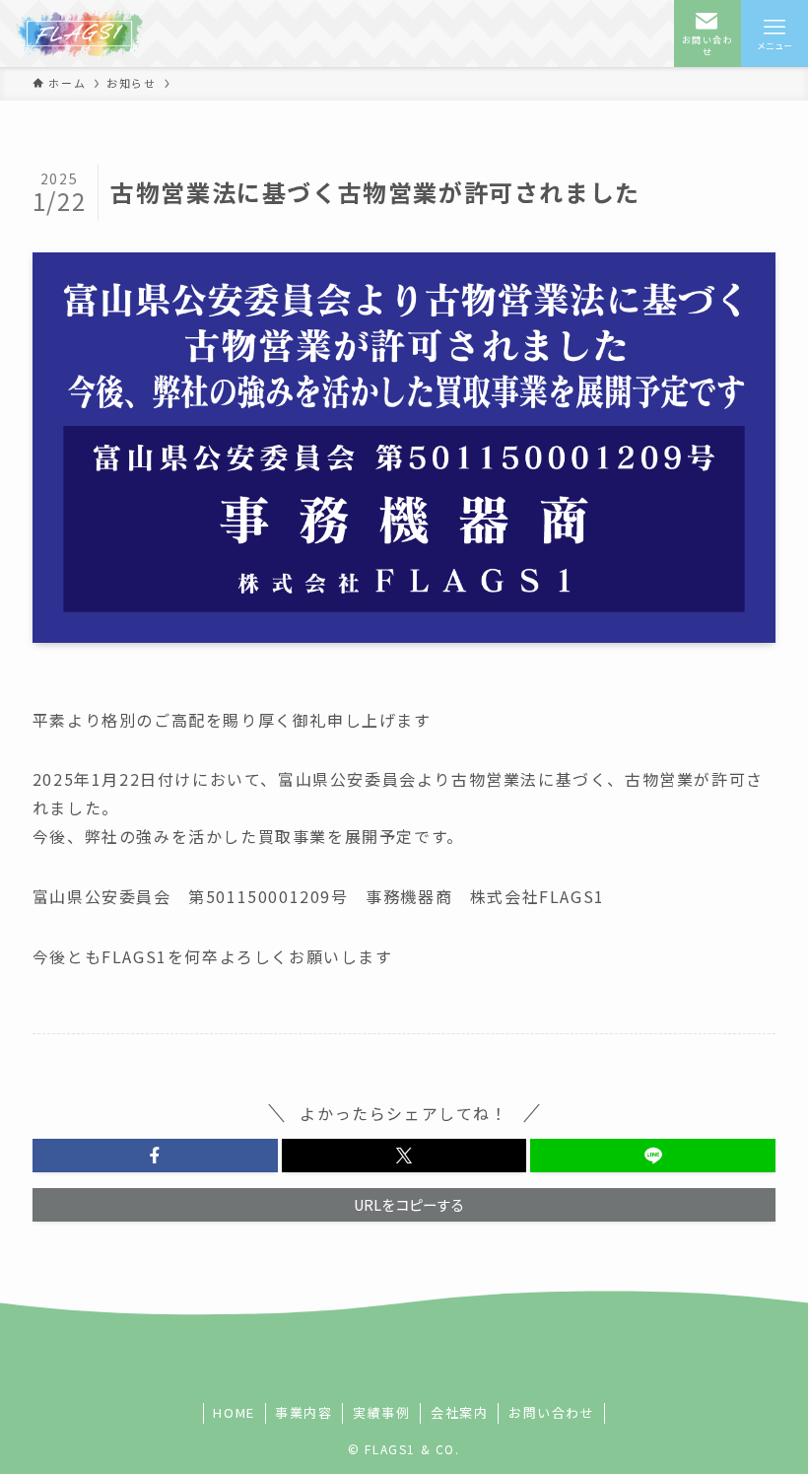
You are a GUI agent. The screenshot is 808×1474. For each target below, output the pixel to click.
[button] (155, 1155)
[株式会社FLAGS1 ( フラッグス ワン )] (79, 33)
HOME (233, 1412)
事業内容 (303, 1412)
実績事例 (381, 1412)
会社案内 (459, 1412)
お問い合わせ (551, 1412)
